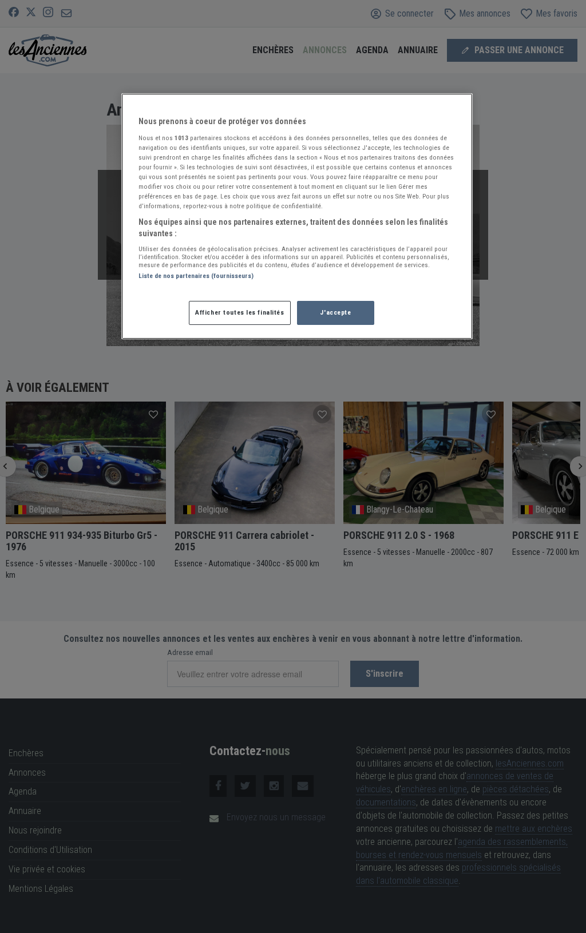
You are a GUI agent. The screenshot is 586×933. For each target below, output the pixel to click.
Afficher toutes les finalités (239, 312)
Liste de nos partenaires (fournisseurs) (196, 276)
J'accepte (335, 312)
